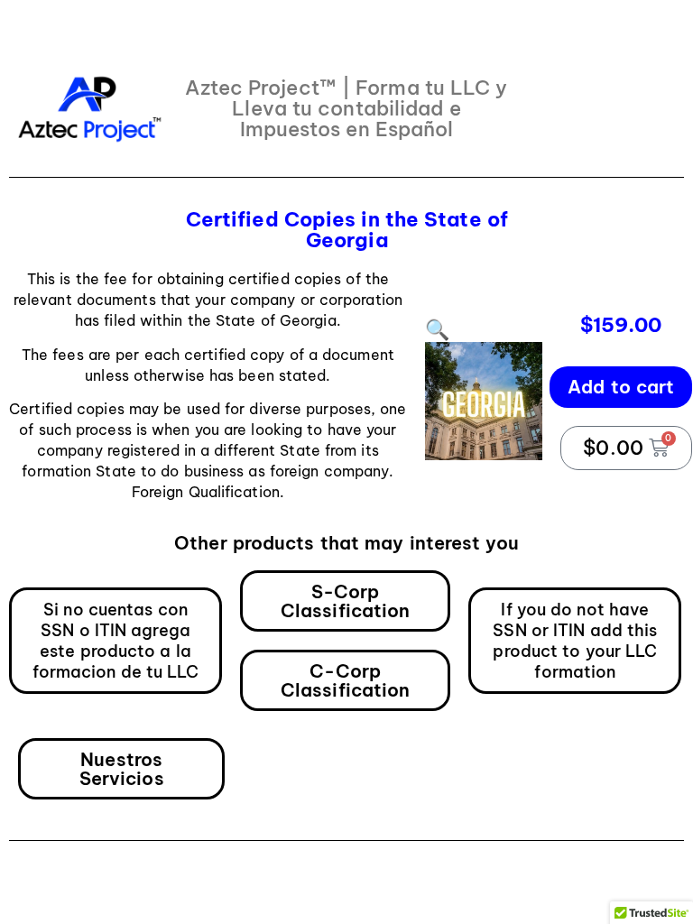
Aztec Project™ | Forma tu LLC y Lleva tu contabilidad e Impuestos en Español (346, 108)
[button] (437, 329)
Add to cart (621, 386)
